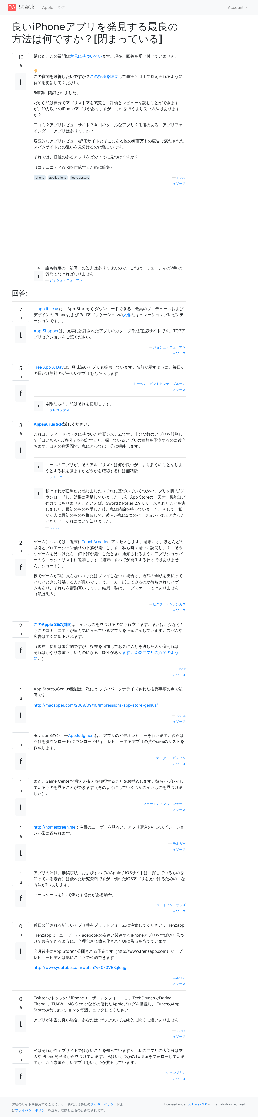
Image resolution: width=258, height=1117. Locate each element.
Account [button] (236, 7)
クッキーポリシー (103, 1104)
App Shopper (46, 330)
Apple (47, 7)
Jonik (182, 669)
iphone (39, 177)
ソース (180, 183)
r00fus (54, 527)
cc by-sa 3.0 (197, 1104)
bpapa (181, 1030)
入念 (127, 314)
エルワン (179, 978)
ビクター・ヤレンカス (169, 604)
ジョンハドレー (61, 477)
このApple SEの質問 (52, 624)
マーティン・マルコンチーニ (164, 804)
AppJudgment (81, 735)
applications (57, 177)
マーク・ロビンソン (171, 758)
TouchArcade (94, 541)
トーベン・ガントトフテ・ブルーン (159, 384)
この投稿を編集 (104, 76)
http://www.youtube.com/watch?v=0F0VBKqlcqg (80, 967)
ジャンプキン (176, 1073)
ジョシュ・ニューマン (66, 280)
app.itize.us (48, 308)
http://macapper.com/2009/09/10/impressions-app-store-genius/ (96, 705)
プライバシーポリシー (31, 1110)
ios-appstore (80, 177)
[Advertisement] (110, 221)
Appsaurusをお (48, 424)
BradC (181, 177)
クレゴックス (59, 410)
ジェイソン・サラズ (171, 905)
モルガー (179, 843)
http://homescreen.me (54, 827)
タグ (61, 7)
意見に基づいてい (86, 56)
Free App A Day (49, 367)
